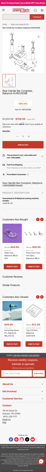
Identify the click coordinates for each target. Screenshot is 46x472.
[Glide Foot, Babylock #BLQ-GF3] (12, 247)
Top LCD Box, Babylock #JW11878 (32, 333)
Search (38, 17)
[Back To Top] (42, 468)
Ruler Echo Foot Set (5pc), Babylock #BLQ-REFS (33, 257)
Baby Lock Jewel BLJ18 (19, 24)
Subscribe (38, 373)
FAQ (4, 422)
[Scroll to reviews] (23, 98)
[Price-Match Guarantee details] (28, 174)
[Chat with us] (35, 10)
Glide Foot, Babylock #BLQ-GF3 (11, 256)
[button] (3, 10)
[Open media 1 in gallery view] (38, 36)
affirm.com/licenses (7, 464)
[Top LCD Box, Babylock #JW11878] (34, 324)
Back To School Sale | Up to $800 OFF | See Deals (23, 3)
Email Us (6, 419)
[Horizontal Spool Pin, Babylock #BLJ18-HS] (12, 324)
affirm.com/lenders (32, 456)
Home (4, 24)
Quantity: (6, 131)
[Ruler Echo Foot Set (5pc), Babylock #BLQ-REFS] (34, 247)
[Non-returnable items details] (42, 156)
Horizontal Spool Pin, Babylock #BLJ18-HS (11, 333)
